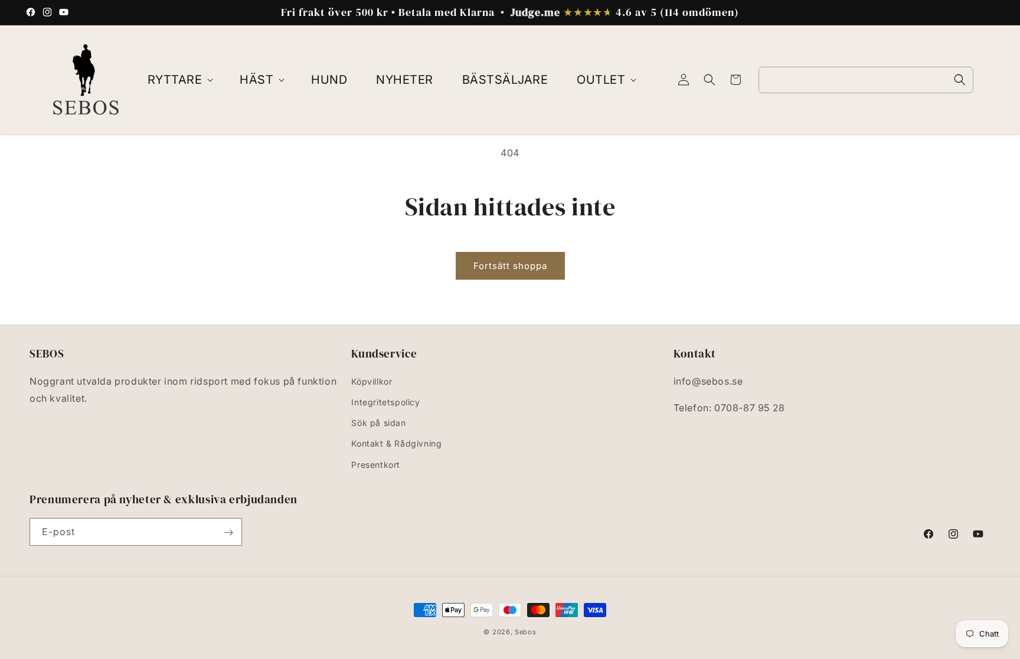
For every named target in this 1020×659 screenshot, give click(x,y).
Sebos (526, 632)
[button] (179, 79)
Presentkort (375, 464)
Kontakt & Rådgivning (396, 443)
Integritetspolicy (385, 402)
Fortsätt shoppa (510, 265)
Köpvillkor (371, 381)
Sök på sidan (378, 423)
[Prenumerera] (228, 532)
